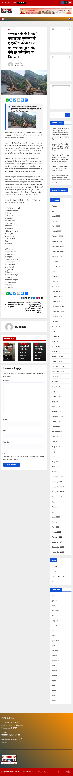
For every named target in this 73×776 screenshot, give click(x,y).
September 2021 (58, 502)
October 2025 (57, 256)
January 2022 (57, 482)
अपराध (54, 596)
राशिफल (54, 676)
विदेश (53, 686)
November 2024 (58, 311)
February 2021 (57, 537)
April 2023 (56, 407)
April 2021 (56, 527)
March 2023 (56, 412)
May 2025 (56, 281)
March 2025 (56, 291)
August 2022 (56, 447)
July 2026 (56, 211)
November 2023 (58, 371)
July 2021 (55, 512)
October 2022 (57, 437)
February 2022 (57, 477)
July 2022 (56, 452)
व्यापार (54, 691)
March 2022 (56, 472)
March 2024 (56, 351)
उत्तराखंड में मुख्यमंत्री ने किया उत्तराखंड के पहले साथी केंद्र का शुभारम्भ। (16, 305)
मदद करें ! (55, 651)
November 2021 (58, 492)
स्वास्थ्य (54, 701)
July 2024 (56, 331)
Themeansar (5, 773)
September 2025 (58, 261)
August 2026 (56, 206)
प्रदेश (10, 29)
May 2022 (56, 462)
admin (19, 63)
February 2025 (57, 296)
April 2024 (56, 346)
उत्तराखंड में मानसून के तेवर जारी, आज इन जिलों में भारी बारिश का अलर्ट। (59, 169)
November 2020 (58, 552)
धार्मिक (54, 636)
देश (53, 631)
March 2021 (56, 532)
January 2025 (57, 301)
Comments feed (58, 576)
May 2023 (56, 402)
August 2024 (56, 326)
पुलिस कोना (55, 641)
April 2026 (56, 226)
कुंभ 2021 (55, 601)
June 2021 (56, 517)
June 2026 (56, 216)
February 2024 (57, 356)
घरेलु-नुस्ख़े (55, 621)
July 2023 (56, 391)
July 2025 (56, 271)
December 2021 (58, 487)
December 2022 (58, 427)
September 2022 (58, 442)
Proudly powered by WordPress (11, 771)
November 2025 (58, 251)
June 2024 (56, 336)
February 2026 (57, 236)
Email (5, 431)
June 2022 (56, 457)
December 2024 (58, 306)
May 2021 (55, 522)
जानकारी (54, 626)
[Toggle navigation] (35, 19)
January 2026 (57, 241)
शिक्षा (53, 696)
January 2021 (57, 542)
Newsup (28, 771)
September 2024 (58, 321)
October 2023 (57, 376)
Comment (7, 380)
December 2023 (58, 366)
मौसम (25, 343)
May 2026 (56, 221)
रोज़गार (54, 681)
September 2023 (58, 381)
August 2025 (56, 266)
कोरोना (54, 606)
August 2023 (56, 386)
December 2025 (58, 246)
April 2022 (56, 467)
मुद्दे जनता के (55, 661)
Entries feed (56, 571)
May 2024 (56, 341)
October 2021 (57, 497)
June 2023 (56, 397)
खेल (53, 616)
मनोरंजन (54, 656)
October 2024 (57, 316)
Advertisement (52, 772)
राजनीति (54, 671)
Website (6, 442)
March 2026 (56, 231)
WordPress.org (57, 581)
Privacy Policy (42, 772)
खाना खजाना (55, 611)
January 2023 (57, 422)
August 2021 (56, 507)
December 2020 (58, 547)
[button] (66, 19)
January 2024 (57, 361)
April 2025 (56, 286)
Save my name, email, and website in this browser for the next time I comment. (23, 457)
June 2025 (56, 276)
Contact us (61, 772)
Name (6, 419)
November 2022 (58, 432)
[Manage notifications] (68, 771)
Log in (54, 566)
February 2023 (57, 417)
